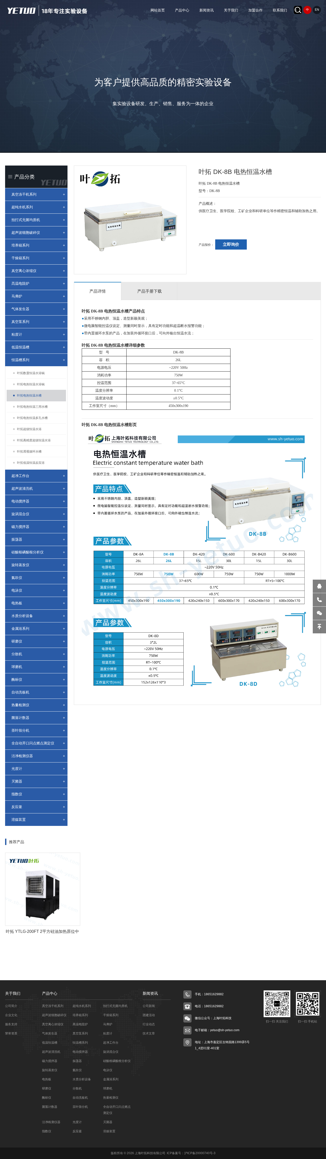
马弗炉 (38, 296)
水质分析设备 (38, 616)
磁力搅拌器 (38, 527)
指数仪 (38, 794)
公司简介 (11, 1006)
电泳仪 (38, 590)
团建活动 (149, 1015)
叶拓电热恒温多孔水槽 (30, 418)
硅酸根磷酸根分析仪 (38, 552)
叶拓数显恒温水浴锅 (29, 373)
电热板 (38, 603)
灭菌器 (38, 781)
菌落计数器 (38, 718)
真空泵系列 (38, 322)
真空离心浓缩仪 (38, 271)
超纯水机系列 (38, 207)
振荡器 (38, 539)
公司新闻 (149, 1006)
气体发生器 (38, 309)
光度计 (38, 769)
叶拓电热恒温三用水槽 (30, 406)
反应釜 (38, 807)
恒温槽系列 (38, 360)
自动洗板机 (38, 692)
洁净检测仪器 (38, 756)
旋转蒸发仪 (38, 565)
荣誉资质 (11, 1033)
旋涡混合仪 (38, 514)
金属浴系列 (38, 628)
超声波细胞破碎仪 (38, 232)
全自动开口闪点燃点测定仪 (38, 743)
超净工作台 (38, 476)
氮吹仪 (38, 578)
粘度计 (38, 334)
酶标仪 (38, 679)
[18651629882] (319, 599)
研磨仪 (38, 641)
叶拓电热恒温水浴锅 (29, 384)
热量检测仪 (38, 705)
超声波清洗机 (38, 488)
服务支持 (11, 1024)
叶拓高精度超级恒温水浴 (32, 440)
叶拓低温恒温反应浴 (29, 463)
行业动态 (149, 1024)
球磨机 (38, 667)
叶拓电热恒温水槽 (27, 395)
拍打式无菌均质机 (38, 220)
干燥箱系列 (38, 258)
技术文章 (149, 1033)
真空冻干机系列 (38, 194)
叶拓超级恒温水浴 (27, 429)
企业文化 (11, 1015)
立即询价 (231, 244)
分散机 (38, 654)
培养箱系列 (38, 245)
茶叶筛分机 (38, 730)
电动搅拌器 (38, 501)
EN (317, 9)
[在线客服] (319, 586)
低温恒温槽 (38, 347)
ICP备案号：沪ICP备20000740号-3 (190, 1153)
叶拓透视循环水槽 (27, 451)
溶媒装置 (38, 819)
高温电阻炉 (38, 283)
